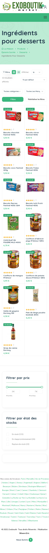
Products (21, 49)
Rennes (45, 509)
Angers (12, 483)
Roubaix (3, 513)
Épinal (43, 494)
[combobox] (36, 72)
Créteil (20, 494)
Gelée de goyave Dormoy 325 (11, 312)
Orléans (10, 509)
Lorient (22, 502)
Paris (23, 479)
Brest (12, 490)
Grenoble (6, 498)
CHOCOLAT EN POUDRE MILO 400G (12, 241)
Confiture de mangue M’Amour (13, 276)
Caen (18, 490)
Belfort (44, 483)
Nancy (23, 505)
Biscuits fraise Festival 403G (32, 169)
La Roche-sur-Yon (18, 498)
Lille (8, 502)
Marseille (30, 479)
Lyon (28, 502)
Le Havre (40, 498)
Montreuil (6, 505)
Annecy (19, 483)
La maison (8, 49)
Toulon (13, 517)
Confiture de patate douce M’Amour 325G (35, 276)
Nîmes (2, 509)
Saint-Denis (19, 513)
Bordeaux (23, 486)
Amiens (5, 483)
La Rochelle (30, 498)
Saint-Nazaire (42, 513)
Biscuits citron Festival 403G (32, 133)
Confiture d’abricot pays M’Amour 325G (35, 240)
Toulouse (21, 517)
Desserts (23, 52)
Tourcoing (31, 517)
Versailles (22, 521)
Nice (44, 505)
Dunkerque (34, 494)
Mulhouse (15, 505)
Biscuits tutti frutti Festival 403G (34, 204)
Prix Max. (32, 396)
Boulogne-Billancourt (36, 486)
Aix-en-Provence (42, 479)
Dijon (26, 494)
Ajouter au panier (35, 329)
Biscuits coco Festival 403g (13, 169)
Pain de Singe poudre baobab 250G (35, 313)
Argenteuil (28, 483)
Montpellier (42, 502)
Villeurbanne (33, 521)
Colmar (13, 494)
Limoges (15, 502)
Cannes (24, 490)
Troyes (45, 517)
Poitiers (31, 509)
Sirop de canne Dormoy (10, 349)
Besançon (6, 486)
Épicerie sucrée (8, 52)
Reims (38, 509)
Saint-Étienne (30, 513)
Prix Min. (9, 396)
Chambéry (33, 490)
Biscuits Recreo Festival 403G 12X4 (11, 204)
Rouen (10, 513)
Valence (14, 521)
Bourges (5, 490)
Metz (34, 502)
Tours (38, 517)
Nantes (38, 505)
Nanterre (30, 505)
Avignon (37, 483)
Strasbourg (4, 517)
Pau (15, 509)
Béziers (15, 486)
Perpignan (23, 509)
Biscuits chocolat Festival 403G (11, 133)
